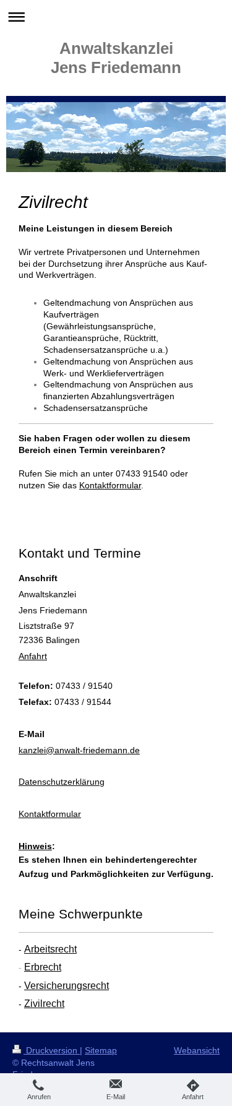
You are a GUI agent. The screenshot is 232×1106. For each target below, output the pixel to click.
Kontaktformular (50, 814)
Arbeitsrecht (50, 949)
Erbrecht (42, 967)
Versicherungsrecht (66, 985)
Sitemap (101, 1050)
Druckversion (52, 1050)
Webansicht (197, 1050)
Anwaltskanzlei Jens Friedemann (116, 58)
